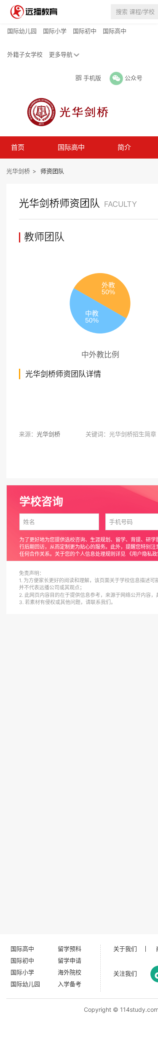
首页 (17, 147)
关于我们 (125, 949)
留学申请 (69, 960)
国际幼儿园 (22, 30)
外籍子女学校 (25, 54)
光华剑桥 (18, 170)
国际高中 (114, 30)
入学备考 (69, 983)
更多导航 (60, 54)
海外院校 (69, 972)
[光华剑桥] (65, 111)
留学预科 (69, 948)
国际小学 (55, 30)
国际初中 (84, 30)
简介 (124, 147)
